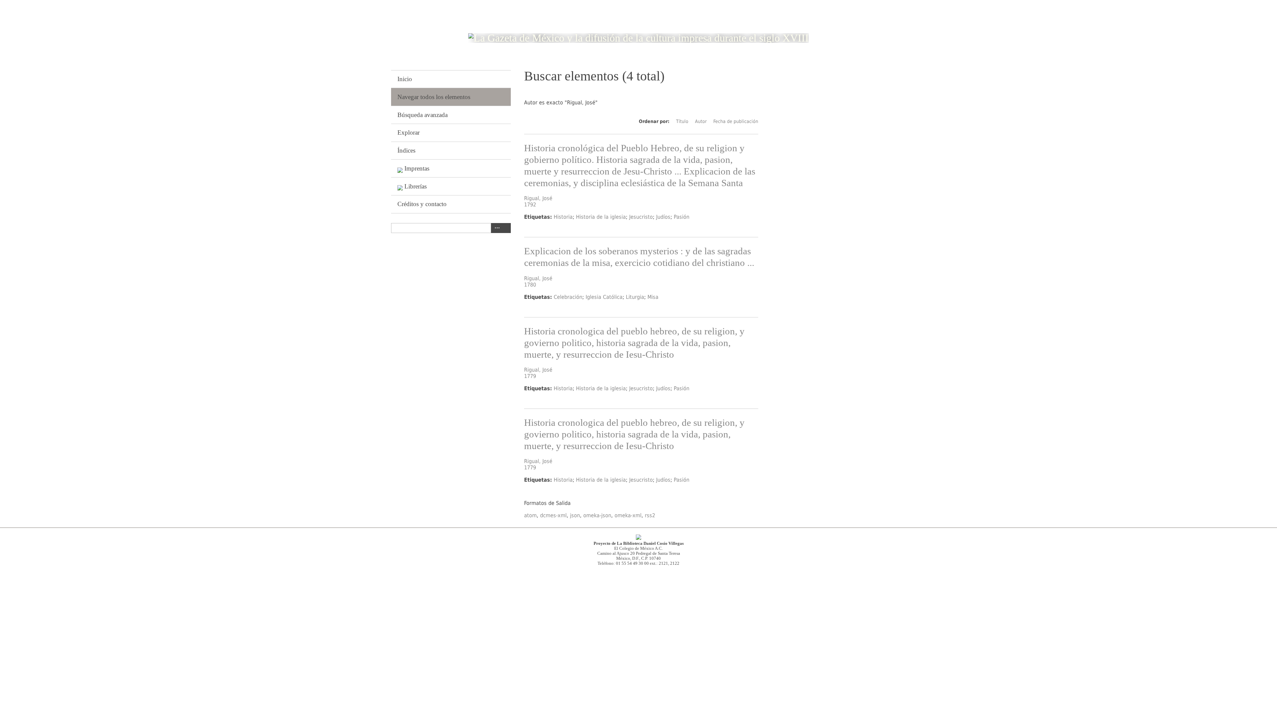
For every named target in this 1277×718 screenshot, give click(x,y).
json (575, 515)
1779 (530, 376)
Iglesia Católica (604, 297)
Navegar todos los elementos (433, 96)
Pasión (681, 217)
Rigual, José (538, 198)
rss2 (650, 515)
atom (530, 515)
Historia (563, 217)
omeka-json (597, 515)
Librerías (415, 186)
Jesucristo (641, 217)
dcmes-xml (553, 515)
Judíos (663, 217)
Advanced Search (496, 228)
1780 (530, 285)
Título (682, 121)
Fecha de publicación (735, 121)
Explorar (408, 132)
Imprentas (416, 168)
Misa (652, 297)
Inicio (404, 78)
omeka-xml (628, 515)
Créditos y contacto (422, 203)
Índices (406, 150)
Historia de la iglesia (601, 217)
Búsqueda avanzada (422, 114)
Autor (701, 121)
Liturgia (635, 297)
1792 (530, 204)
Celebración (568, 297)
